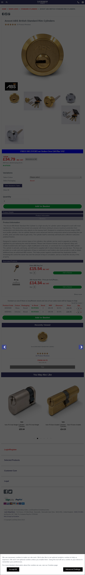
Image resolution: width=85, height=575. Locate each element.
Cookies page (53, 565)
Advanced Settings (73, 569)
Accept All (13, 569)
